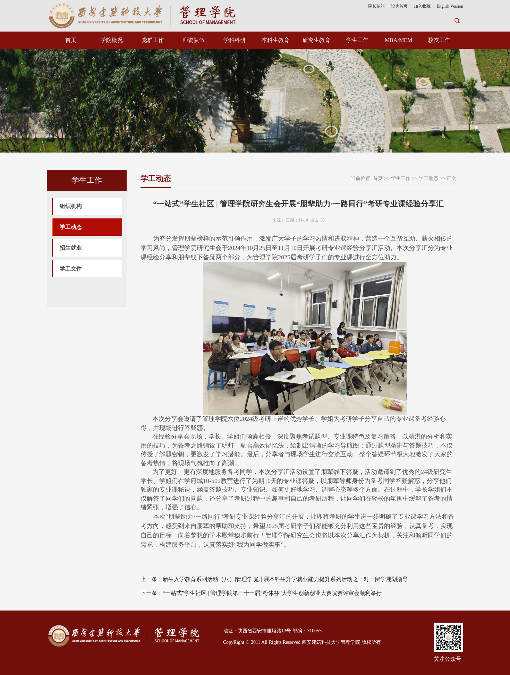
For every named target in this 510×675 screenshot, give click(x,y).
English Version (450, 6)
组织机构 (71, 206)
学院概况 (112, 40)
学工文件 (71, 268)
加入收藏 (423, 6)
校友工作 (439, 40)
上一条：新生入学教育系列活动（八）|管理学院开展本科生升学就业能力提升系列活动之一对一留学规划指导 (274, 579)
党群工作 (153, 40)
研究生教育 (316, 40)
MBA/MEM (398, 40)
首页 (70, 40)
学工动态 (71, 227)
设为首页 (399, 6)
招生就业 (71, 248)
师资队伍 (193, 40)
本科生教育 (275, 40)
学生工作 (357, 40)
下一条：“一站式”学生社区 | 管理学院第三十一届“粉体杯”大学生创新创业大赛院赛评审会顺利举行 (261, 593)
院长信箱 (376, 6)
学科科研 (234, 40)
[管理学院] (143, 15)
